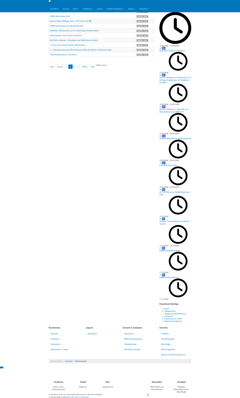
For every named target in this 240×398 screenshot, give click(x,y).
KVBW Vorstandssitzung (168, 277)
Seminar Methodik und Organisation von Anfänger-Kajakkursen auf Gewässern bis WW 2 (175, 80)
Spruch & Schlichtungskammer (173, 354)
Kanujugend (92, 333)
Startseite (54, 333)
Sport (75, 9)
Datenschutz (55, 344)
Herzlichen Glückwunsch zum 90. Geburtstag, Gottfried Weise (74, 30)
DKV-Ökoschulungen (132, 349)
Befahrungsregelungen (133, 339)
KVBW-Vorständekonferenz (170, 250)
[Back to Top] (1, 367)
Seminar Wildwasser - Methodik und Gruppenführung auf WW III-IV (173, 110)
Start (52, 66)
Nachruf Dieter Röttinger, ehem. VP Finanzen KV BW (71, 21)
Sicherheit (143, 9)
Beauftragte (165, 344)
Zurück (60, 66)
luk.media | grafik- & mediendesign (78, 397)
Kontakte (54, 9)
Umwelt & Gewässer (114, 9)
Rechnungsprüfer (168, 349)
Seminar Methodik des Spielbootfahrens (175, 138)
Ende (93, 66)
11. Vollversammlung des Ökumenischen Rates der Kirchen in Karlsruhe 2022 (80, 50)
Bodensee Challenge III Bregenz (172, 50)
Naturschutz (129, 333)
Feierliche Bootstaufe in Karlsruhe (63, 54)
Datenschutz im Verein (59, 349)
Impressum (55, 339)
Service (131, 9)
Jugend (100, 9)
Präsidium (165, 333)
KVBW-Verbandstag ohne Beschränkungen (67, 26)
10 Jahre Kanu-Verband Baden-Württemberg (67, 45)
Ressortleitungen (168, 339)
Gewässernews (130, 344)
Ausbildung (87, 9)
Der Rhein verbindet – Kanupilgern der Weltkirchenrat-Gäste (74, 40)
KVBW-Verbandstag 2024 (60, 16)
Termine (66, 9)
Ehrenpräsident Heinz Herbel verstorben (66, 35)
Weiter (85, 66)
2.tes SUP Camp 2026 (168, 165)
